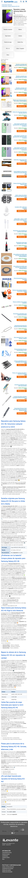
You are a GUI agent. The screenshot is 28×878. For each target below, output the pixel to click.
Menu (2, 1)
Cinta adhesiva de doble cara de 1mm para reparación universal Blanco (20, 255)
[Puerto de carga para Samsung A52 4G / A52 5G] (6, 116)
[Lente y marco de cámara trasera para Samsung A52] (6, 199)
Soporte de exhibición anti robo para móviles (20, 385)
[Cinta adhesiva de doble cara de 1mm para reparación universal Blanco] (6, 258)
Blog (3, 859)
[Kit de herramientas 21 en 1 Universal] (6, 282)
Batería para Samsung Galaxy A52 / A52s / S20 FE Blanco (20, 100)
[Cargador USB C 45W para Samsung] (6, 211)
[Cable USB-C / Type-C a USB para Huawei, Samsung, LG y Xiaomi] (6, 223)
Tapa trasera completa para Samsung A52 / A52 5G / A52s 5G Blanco (20, 125)
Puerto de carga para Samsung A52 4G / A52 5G (20, 112)
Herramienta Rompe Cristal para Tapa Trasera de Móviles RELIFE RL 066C (20, 409)
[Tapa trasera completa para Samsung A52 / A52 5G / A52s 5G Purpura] (6, 151)
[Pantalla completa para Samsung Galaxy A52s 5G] (6, 68)
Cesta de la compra (26, 1)
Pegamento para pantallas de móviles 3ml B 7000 (20, 231)
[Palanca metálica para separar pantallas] (6, 306)
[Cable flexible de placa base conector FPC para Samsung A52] (6, 175)
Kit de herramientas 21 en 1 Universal (20, 278)
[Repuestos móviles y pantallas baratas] (10, 2)
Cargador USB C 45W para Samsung (21, 207)
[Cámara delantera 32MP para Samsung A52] (6, 187)
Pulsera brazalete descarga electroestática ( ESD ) (20, 349)
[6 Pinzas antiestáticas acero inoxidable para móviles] (6, 365)
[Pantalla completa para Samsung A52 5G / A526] (6, 80)
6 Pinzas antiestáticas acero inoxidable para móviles (20, 361)
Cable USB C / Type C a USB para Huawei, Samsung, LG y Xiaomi (20, 220)
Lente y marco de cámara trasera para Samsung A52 (21, 195)
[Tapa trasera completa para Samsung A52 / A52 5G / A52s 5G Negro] (6, 139)
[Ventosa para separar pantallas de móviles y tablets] (6, 294)
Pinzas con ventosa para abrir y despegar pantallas (19, 373)
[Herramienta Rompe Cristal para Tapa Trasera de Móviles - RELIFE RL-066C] (6, 412)
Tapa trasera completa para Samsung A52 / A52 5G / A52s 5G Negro (20, 137)
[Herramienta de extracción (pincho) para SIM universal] (6, 329)
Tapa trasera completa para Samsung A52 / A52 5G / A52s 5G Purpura (20, 149)
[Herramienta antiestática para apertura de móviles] (6, 317)
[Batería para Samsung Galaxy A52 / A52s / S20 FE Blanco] (6, 104)
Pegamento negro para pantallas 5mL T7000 (21, 243)
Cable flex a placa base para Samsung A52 (20, 160)
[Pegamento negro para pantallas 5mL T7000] (6, 246)
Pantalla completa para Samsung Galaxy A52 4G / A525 (21, 89)
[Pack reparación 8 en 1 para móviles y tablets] (6, 341)
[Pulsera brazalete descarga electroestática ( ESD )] (6, 353)
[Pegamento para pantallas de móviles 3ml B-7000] (6, 234)
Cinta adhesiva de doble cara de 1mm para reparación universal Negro (20, 267)
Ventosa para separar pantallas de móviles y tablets (19, 290)
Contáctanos (5, 855)
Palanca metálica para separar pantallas (20, 302)
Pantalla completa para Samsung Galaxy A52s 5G (21, 65)
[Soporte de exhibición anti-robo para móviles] (6, 388)
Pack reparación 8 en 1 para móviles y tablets (20, 338)
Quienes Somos (6, 857)
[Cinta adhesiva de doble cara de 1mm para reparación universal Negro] (6, 270)
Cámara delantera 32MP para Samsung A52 (20, 184)
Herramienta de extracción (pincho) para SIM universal (20, 326)
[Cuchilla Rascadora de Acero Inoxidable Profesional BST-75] (6, 400)
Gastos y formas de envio (8, 866)
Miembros (23, 1)
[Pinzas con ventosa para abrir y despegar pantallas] (6, 377)
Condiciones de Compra (7, 868)
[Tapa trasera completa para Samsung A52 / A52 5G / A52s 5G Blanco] (6, 128)
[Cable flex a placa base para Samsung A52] (6, 163)
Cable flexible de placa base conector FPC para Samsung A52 (20, 172)
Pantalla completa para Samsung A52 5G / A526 (21, 76)
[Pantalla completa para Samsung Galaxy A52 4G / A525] (6, 92)
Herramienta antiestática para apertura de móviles (20, 314)
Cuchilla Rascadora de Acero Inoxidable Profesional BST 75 (20, 397)
